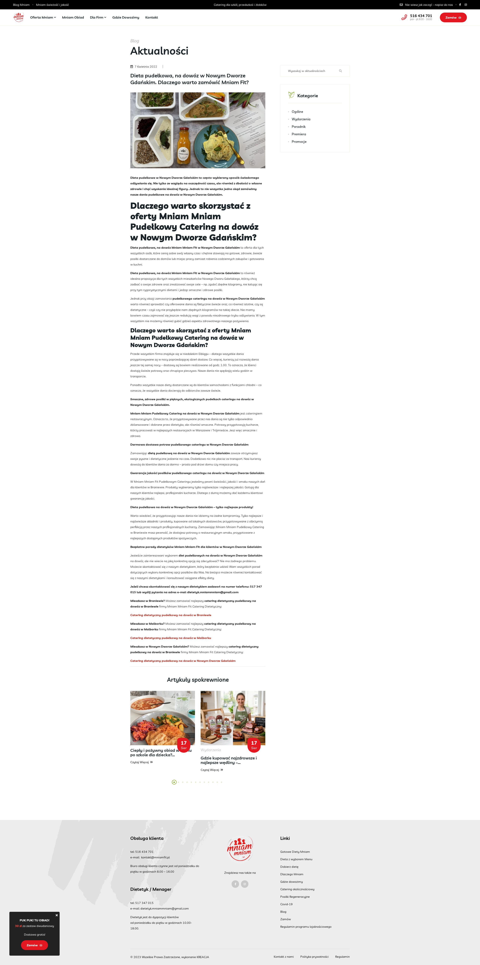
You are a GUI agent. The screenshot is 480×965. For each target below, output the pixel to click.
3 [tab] (183, 784)
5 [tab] (192, 784)
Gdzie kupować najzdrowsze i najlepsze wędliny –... (229, 760)
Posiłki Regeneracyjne (295, 896)
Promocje (299, 141)
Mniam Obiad (73, 17)
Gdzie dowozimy (125, 17)
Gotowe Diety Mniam (295, 852)
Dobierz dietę (289, 866)
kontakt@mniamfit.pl (155, 857)
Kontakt (151, 17)
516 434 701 (421, 15)
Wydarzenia (301, 119)
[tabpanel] (162, 728)
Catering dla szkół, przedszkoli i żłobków (174, 5)
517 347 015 (144, 903)
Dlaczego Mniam (291, 874)
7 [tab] (200, 784)
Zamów (451, 17)
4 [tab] (187, 784)
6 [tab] (196, 784)
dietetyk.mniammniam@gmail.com (164, 908)
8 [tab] (205, 784)
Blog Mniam (21, 5)
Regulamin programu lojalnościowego (306, 926)
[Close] (57, 915)
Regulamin (342, 956)
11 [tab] (218, 784)
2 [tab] (179, 784)
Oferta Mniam (41, 17)
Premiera (299, 134)
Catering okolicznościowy (297, 889)
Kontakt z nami (284, 956)
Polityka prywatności (314, 956)
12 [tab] (223, 784)
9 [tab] (209, 784)
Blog (283, 911)
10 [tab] (214, 784)
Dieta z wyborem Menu (296, 859)
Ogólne (297, 111)
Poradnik (299, 126)
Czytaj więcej (139, 762)
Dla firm (96, 17)
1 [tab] (174, 784)
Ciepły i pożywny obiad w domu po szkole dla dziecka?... (161, 752)
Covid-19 (286, 904)
